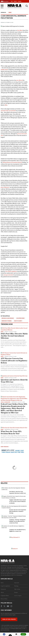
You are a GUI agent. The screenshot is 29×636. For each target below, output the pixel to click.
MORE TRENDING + (5, 446)
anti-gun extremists (8, 275)
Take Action (17, 589)
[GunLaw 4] (14, 548)
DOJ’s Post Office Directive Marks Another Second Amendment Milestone (14, 335)
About (2, 592)
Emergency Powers (6, 320)
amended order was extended (8, 110)
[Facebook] (4, 635)
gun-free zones (20, 318)
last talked (19, 30)
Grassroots (3, 589)
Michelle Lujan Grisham (8, 318)
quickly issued (4, 69)
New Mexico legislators (11, 271)
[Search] (26, 5)
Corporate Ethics (5, 595)
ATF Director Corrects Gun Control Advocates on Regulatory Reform (14, 360)
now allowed (19, 80)
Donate (19, 1)
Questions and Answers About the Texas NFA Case (14, 381)
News (10, 12)
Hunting (16, 586)
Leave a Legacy (17, 595)
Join (12, 1)
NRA (6, 105)
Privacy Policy (4, 598)
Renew (15, 1)
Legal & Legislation (5, 402)
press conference (5, 187)
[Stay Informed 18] (15, 537)
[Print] (16, 635)
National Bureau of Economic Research (12, 162)
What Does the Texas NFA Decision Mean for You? (11, 432)
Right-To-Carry (18, 320)
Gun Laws (16, 582)
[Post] (10, 635)
